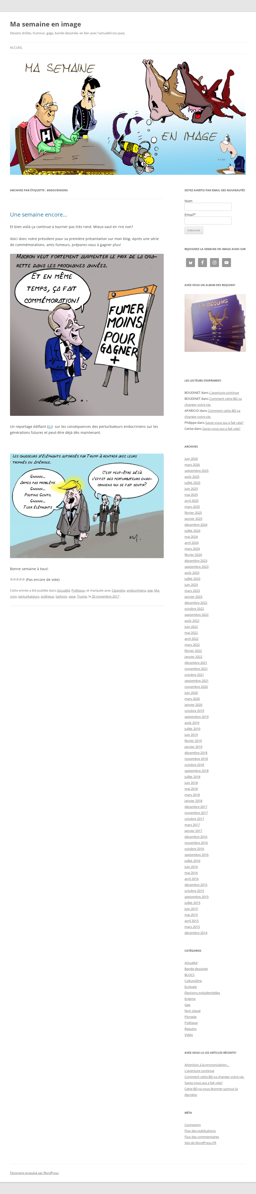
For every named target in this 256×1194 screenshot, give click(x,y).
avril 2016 (191, 878)
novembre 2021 (196, 668)
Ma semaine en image (45, 24)
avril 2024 (191, 542)
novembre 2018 (196, 758)
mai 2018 (191, 788)
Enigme (190, 998)
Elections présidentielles (202, 992)
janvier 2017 (193, 830)
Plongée (190, 1016)
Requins (190, 1028)
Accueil (16, 48)
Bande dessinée (196, 968)
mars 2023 (192, 590)
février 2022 (193, 650)
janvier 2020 (193, 704)
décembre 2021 (195, 662)
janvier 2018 (193, 800)
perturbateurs (28, 596)
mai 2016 (191, 872)
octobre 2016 (194, 848)
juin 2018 (191, 782)
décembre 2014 (195, 932)
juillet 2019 (192, 728)
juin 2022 (191, 626)
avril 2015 (191, 920)
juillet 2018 (192, 776)
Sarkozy (61, 596)
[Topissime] (23, 579)
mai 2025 (191, 494)
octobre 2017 (194, 818)
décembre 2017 (195, 806)
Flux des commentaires (201, 1136)
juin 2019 (191, 734)
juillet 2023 (192, 578)
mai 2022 (191, 632)
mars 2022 (192, 644)
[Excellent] (20, 579)
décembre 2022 (195, 602)
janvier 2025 (193, 518)
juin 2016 (191, 866)
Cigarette (118, 590)
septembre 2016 (196, 854)
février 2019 (193, 740)
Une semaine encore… (38, 214)
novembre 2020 (196, 686)
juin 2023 (191, 584)
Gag (187, 1004)
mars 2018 (192, 794)
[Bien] (17, 579)
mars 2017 (192, 824)
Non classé (192, 1010)
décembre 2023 (195, 560)
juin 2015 (191, 908)
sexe (72, 596)
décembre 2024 (195, 524)
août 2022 (191, 620)
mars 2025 (192, 506)
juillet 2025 (192, 482)
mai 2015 (191, 914)
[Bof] (11, 579)
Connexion (192, 1124)
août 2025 (191, 476)
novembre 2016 (196, 842)
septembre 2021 (196, 680)
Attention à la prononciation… (206, 1064)
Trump (82, 596)
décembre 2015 (195, 884)
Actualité (63, 590)
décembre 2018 (195, 752)
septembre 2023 (196, 566)
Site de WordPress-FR (200, 1142)
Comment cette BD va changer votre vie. (214, 1076)
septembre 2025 (196, 470)
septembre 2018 (196, 770)
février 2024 (193, 554)
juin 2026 (191, 458)
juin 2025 (191, 488)
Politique (78, 590)
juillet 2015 (192, 902)
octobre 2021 (194, 674)
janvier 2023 (193, 596)
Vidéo (188, 1034)
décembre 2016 (195, 836)
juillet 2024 (192, 530)
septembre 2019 (196, 716)
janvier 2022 (193, 656)
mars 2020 (192, 698)
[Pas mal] (14, 579)
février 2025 (193, 512)
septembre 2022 (196, 614)
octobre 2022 (194, 608)
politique (47, 596)
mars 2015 (192, 926)
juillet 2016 (192, 860)
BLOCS (189, 974)
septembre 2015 (196, 896)
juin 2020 (191, 692)
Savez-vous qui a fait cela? (224, 422)
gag (150, 590)
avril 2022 (191, 638)
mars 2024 (192, 548)
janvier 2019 (193, 746)
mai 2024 (191, 536)
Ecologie (190, 986)
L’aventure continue (224, 392)
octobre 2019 (194, 710)
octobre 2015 (194, 890)
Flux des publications (200, 1130)
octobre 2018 (194, 764)
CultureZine (193, 980)
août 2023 (191, 572)
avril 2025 (191, 500)
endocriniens (136, 590)
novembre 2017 (196, 812)
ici (50, 426)
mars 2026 (192, 464)
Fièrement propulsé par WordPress (34, 1173)
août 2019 (191, 722)
